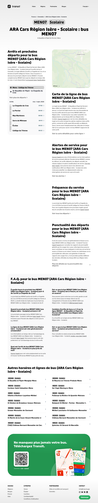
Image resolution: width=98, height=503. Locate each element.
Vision (34, 6)
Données (52, 491)
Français (85, 6)
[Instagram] (79, 492)
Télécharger (85, 497)
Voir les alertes (58, 176)
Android (26, 468)
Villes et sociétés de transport (58, 489)
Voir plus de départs (17, 97)
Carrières (27, 494)
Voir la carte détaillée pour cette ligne (67, 133)
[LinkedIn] (87, 492)
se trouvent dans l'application (35, 80)
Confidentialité (28, 496)
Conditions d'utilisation (31, 499)
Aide (9, 496)
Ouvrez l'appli (62, 119)
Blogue (64, 6)
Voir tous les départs (60, 213)
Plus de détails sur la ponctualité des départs (67, 265)
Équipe (26, 491)
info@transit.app (84, 489)
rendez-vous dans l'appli (79, 336)
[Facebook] (84, 492)
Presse (10, 494)
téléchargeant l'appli (75, 303)
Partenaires (53, 6)
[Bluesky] (82, 492)
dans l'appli (36, 316)
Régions (43, 6)
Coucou (10, 486)
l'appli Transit (84, 209)
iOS (22, 468)
